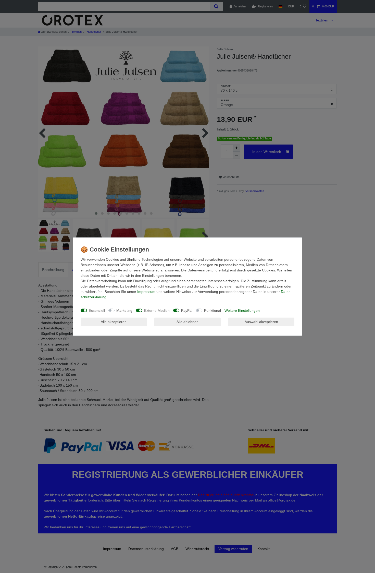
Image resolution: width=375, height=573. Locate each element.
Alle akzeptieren (114, 322)
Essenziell (97, 310)
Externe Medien (157, 310)
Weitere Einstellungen (242, 310)
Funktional (212, 310)
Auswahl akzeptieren (261, 322)
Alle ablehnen (187, 322)
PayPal (186, 310)
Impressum (146, 292)
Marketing (124, 310)
